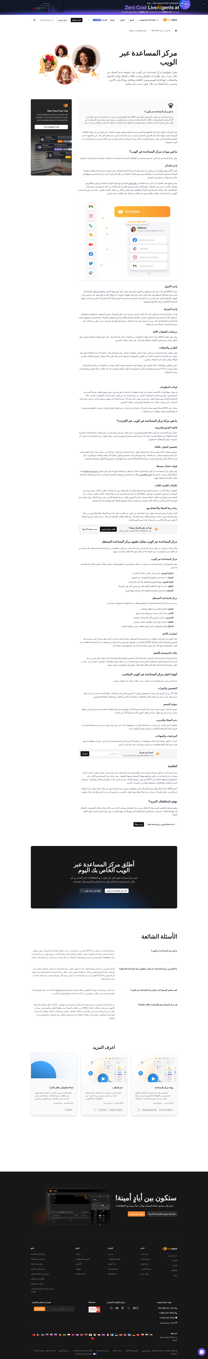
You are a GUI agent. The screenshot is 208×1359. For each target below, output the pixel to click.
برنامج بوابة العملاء (37, 1284)
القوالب (78, 1269)
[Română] (60, 1335)
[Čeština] (142, 1335)
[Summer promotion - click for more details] (104, 7)
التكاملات (174, 1270)
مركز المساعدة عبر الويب (138, 30)
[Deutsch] (133, 1335)
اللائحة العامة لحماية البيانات (82, 1350)
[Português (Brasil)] (64, 1335)
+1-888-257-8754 (167, 1313)
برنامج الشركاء (113, 1269)
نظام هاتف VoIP (36, 1264)
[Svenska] (42, 1335)
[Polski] (68, 1335)
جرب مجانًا (139, 824)
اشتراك (85, 754)
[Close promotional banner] (204, 3)
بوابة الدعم (144, 1254)
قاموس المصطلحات (82, 1259)
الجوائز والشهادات (114, 1259)
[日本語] (90, 1335)
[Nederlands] (77, 1335)
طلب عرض (145, 1274)
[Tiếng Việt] (34, 1335)
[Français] (107, 1335)
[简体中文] (92, 1338)
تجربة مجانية (76, 20)
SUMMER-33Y (143, 12)
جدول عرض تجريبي (136, 1214)
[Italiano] (94, 1335)
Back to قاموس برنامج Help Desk (160, 824)
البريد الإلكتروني (145, 474)
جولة (175, 1275)
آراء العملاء (112, 1264)
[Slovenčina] (51, 1335)
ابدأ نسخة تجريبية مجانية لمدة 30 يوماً (162, 1214)
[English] (125, 1335)
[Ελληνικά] (129, 1335)
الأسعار (174, 1260)
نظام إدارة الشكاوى (38, 1279)
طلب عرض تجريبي (108, 529)
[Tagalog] (38, 1335)
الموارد (122, 20)
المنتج (132, 20)
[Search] (86, 20)
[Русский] (55, 1335)
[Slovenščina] (47, 1335)
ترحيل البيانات (145, 1259)
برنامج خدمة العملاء (91, 471)
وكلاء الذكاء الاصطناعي (147, 20)
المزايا (175, 1265)
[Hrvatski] (103, 1335)
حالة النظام (144, 1264)
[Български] (146, 1335)
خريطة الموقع (64, 1350)
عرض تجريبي (62, 20)
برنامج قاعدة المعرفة (38, 1254)
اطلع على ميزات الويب (92, 891)
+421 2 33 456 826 (166, 1308)
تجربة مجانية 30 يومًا (89, 529)
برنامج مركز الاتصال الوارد (40, 1274)
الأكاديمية (78, 1264)
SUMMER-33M (166, 12)
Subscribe (39, 1309)
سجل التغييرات (146, 1269)
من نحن (111, 1254)
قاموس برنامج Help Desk (160, 30)
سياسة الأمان (117, 1350)
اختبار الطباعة (80, 1274)
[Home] (176, 30)
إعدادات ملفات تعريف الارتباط (44, 1350)
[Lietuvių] (86, 1335)
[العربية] (151, 1335)
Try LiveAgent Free (51, 127)
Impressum (112, 1274)
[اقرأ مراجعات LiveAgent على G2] (94, 1309)
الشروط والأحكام (132, 1350)
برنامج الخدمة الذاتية (38, 1269)
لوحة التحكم (60, 990)
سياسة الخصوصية (102, 1350)
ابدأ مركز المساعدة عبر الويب (116, 891)
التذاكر (146, 76)
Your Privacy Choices (83, 1354)
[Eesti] (116, 1335)
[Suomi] (112, 1335)
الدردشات (132, 183)
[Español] (120, 1335)
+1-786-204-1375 (167, 1318)
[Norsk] (73, 1335)
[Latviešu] (81, 1335)
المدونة (78, 1254)
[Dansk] (138, 1335)
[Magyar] (99, 1335)
